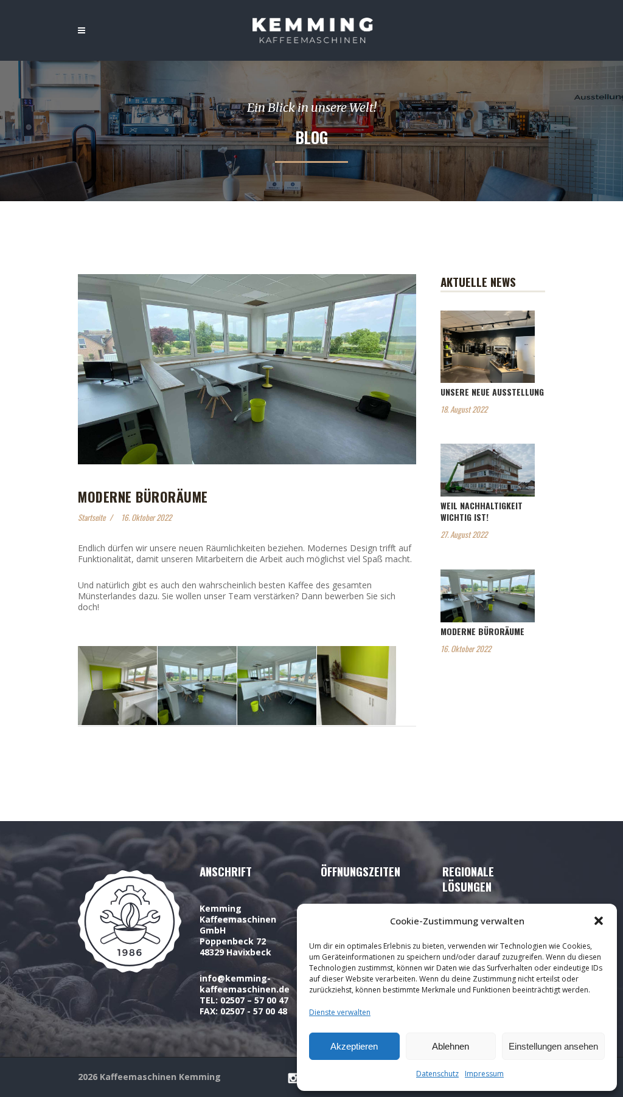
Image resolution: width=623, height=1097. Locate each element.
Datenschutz (437, 1073)
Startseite (91, 517)
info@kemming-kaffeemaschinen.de (245, 983)
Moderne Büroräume (482, 631)
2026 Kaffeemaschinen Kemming (149, 1076)
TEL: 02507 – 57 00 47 (244, 1000)
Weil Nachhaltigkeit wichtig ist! (481, 511)
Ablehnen (450, 1046)
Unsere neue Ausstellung (492, 391)
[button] (599, 921)
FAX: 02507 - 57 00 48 (243, 1011)
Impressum (484, 1073)
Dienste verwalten (340, 1012)
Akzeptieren (354, 1046)
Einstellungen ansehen (553, 1046)
